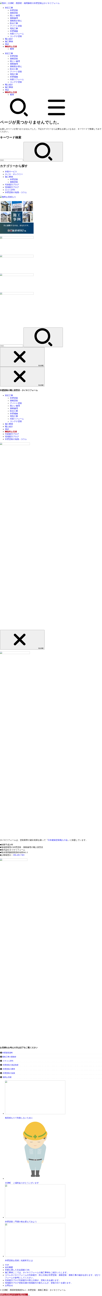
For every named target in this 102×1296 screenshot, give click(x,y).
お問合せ (9, 1285)
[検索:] (12, 160)
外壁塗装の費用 (9, 1069)
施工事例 (9, 41)
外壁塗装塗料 (7, 1053)
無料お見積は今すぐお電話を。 (14, 1295)
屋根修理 (14, 18)
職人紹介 (9, 39)
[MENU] (56, 116)
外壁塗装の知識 (9, 1073)
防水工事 (14, 23)
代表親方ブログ (12, 185)
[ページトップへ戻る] (29, 1295)
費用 (12, 49)
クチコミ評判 (8, 1061)
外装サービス (11, 172)
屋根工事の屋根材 (9, 1057)
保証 (7, 44)
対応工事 (9, 8)
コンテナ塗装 (16, 36)
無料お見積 (7, 1077)
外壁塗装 (14, 10)
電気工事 (14, 28)
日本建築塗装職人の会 (58, 840)
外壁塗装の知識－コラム (16, 192)
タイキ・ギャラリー (14, 174)
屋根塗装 (14, 13)
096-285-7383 (18, 855)
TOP (7, 1265)
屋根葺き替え (16, 21)
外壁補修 (14, 31)
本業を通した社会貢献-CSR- (17, 1270)
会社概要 (9, 1267)
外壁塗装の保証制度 (10, 1065)
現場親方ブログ (12, 187)
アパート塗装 (16, 26)
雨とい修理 (15, 15)
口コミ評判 (10, 190)
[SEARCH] (19, 116)
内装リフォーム (17, 34)
